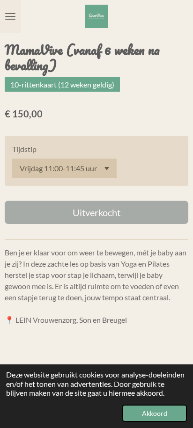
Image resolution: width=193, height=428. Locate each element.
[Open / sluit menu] (10, 16)
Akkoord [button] (154, 413)
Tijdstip (24, 149)
